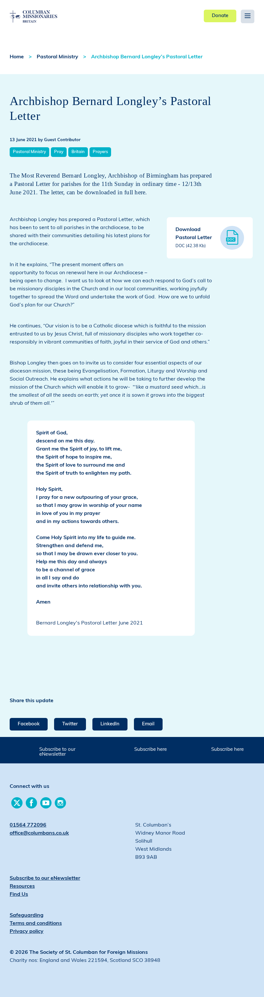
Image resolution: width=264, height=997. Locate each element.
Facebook (29, 724)
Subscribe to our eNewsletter (57, 752)
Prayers (100, 152)
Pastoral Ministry (57, 57)
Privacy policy (26, 931)
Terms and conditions (36, 923)
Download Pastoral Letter (193, 237)
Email (148, 724)
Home (17, 57)
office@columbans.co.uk (39, 833)
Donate (220, 16)
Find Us (19, 894)
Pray (58, 152)
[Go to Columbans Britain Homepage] (48, 11)
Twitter (70, 724)
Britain (78, 152)
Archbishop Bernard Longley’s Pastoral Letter (147, 57)
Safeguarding (26, 915)
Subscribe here (150, 749)
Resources (22, 886)
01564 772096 (28, 825)
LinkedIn (109, 724)
